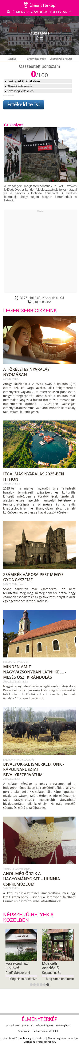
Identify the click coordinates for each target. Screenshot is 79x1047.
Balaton (8, 662)
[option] (21, 955)
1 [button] (32, 985)
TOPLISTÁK (58, 12)
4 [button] (42, 985)
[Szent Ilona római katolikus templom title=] (40, 658)
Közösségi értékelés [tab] (20, 91)
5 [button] (45, 985)
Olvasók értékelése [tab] (19, 86)
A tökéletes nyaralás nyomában (26, 372)
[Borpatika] (58, 945)
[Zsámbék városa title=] (40, 570)
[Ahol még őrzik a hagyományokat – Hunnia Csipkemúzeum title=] (40, 865)
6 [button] (48, 985)
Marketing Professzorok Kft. (39, 1041)
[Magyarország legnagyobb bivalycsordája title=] (40, 756)
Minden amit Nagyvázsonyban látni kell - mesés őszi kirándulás (34, 672)
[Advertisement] (39, 251)
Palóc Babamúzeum (18, 965)
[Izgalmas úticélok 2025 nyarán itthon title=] (40, 469)
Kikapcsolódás (25, 759)
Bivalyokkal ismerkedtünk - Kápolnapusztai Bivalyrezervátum (33, 769)
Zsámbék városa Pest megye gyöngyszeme (33, 577)
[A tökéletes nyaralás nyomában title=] (40, 365)
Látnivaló (22, 662)
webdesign (26, 1038)
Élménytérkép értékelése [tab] (23, 81)
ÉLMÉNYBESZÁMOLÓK (29, 12)
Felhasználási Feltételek (45, 1030)
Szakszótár (24, 1030)
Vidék (6, 869)
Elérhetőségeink (44, 1025)
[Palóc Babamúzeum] (21, 945)
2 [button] (35, 985)
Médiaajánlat (63, 1025)
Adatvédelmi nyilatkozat (19, 1025)
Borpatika (50, 963)
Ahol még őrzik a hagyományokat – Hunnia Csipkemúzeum (31, 879)
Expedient (39, 1038)
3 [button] (38, 985)
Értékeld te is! (23, 105)
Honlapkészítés (10, 1038)
